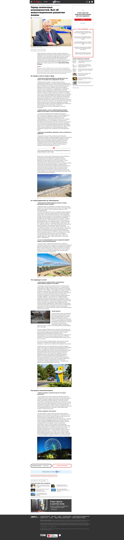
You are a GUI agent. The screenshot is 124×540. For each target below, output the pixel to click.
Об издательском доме (45, 516)
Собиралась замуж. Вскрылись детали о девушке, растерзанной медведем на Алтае (84, 65)
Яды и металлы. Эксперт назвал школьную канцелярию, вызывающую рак (84, 74)
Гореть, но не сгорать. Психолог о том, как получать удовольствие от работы (43, 486)
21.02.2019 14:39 (34, 5)
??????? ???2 (76, 88)
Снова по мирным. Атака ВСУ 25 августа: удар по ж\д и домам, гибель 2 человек (83, 32)
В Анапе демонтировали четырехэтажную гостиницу (62, 485)
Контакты (51, 517)
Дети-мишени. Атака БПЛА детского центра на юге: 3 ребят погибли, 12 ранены (83, 38)
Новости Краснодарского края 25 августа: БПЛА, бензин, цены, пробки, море (83, 43)
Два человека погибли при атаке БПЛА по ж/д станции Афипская (83, 53)
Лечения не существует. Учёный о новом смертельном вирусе (85, 82)
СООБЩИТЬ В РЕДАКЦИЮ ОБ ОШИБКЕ (78, 517)
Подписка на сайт (44, 517)
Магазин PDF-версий (67, 516)
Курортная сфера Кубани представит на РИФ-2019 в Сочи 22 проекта (63, 490)
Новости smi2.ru (35, 512)
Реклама (59, 516)
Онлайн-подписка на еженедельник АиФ (81, 516)
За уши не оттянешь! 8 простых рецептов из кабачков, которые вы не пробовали (85, 78)
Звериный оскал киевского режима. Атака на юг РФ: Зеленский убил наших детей (83, 48)
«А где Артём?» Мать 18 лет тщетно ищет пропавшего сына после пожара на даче (85, 61)
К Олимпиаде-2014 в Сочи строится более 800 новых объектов (41, 494)
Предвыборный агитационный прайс (62, 517)
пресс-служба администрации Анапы (47, 198)
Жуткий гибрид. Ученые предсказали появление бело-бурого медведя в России (85, 70)
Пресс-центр (53, 516)
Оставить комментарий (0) (62, 465)
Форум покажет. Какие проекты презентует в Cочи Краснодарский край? (42, 490)
